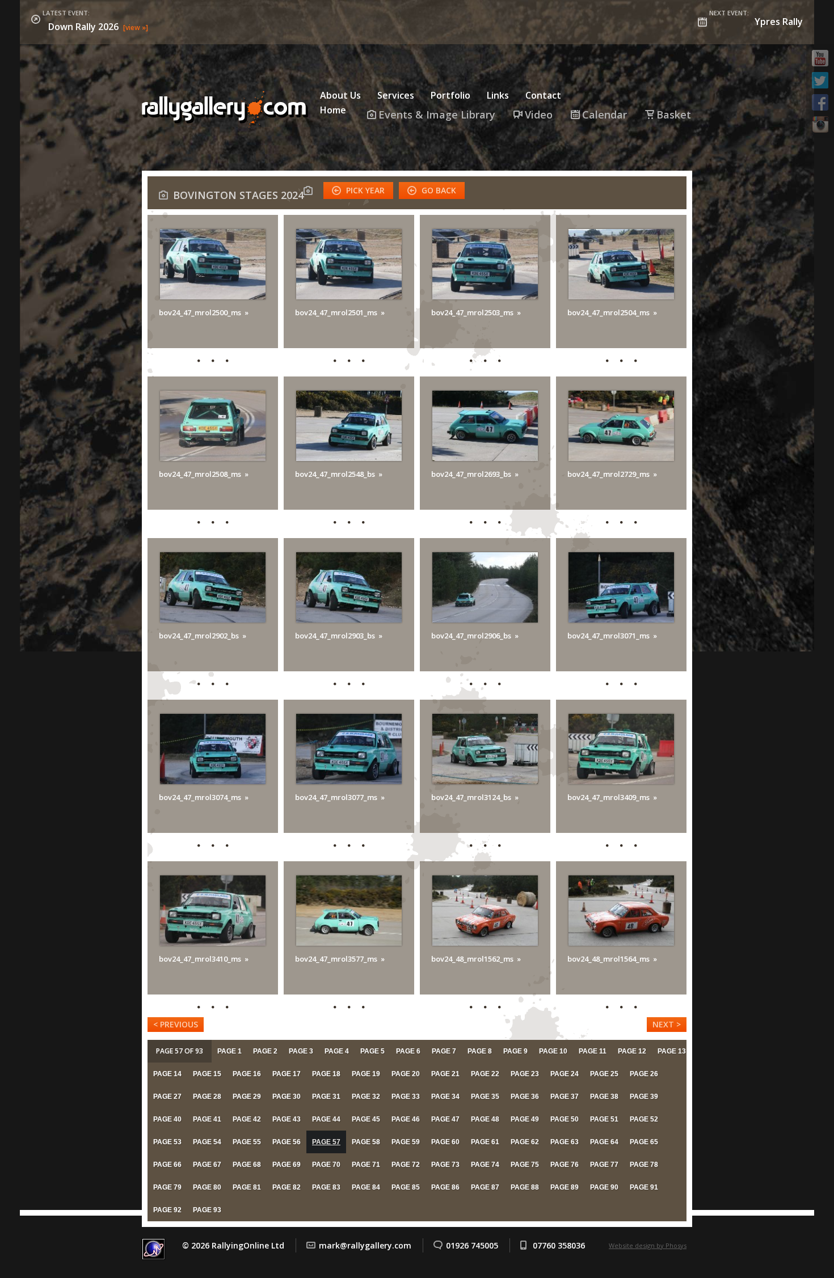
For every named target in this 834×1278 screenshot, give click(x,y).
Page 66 (167, 1165)
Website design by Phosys (647, 1245)
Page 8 (479, 1051)
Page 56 (286, 1142)
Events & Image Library (436, 114)
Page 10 (553, 1051)
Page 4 (337, 1051)
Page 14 (167, 1074)
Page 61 (485, 1142)
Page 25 (604, 1074)
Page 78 (644, 1165)
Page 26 (644, 1074)
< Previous (175, 1024)
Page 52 (644, 1119)
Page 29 (247, 1097)
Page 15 (207, 1074)
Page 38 (604, 1097)
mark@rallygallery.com (365, 1245)
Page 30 (286, 1097)
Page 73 (445, 1165)
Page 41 (207, 1119)
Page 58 (366, 1142)
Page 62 (525, 1142)
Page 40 (167, 1119)
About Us (340, 95)
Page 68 (247, 1165)
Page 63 (564, 1142)
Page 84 (366, 1187)
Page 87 (485, 1187)
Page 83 (326, 1187)
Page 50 (564, 1119)
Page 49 (525, 1119)
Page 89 (564, 1187)
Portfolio (450, 95)
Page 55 (247, 1142)
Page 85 (405, 1187)
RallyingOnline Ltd (227, 109)
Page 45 (366, 1119)
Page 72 (405, 1165)
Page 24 (564, 1074)
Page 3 (301, 1051)
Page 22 (485, 1074)
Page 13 (672, 1051)
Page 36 (525, 1097)
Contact (543, 95)
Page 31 (326, 1097)
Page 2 (265, 1051)
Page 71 (366, 1165)
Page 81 (247, 1187)
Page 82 (286, 1187)
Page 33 (405, 1097)
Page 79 (167, 1187)
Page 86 (445, 1187)
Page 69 (286, 1165)
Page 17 (286, 1074)
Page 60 (445, 1142)
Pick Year (365, 190)
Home (333, 110)
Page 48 (485, 1119)
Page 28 (207, 1097)
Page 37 (564, 1097)
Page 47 (445, 1119)
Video (539, 114)
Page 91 (644, 1187)
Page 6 (408, 1051)
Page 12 (632, 1051)
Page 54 (207, 1142)
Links (498, 95)
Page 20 (405, 1074)
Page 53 (167, 1142)
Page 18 (326, 1074)
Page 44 (326, 1119)
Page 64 (604, 1142)
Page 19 (366, 1074)
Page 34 (445, 1097)
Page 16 (247, 1074)
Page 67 (207, 1165)
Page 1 (229, 1051)
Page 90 (604, 1187)
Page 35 (485, 1097)
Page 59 (405, 1142)
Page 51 (604, 1119)
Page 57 (326, 1142)
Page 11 (592, 1051)
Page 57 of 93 (179, 1051)
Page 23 (525, 1074)
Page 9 (515, 1051)
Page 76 (564, 1165)
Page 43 (286, 1119)
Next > (666, 1024)
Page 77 (604, 1165)
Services (395, 95)
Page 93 (207, 1210)
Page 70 (326, 1165)
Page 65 (644, 1142)
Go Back (439, 190)
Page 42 (247, 1119)
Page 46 (405, 1119)
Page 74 (485, 1165)
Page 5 (372, 1051)
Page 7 (444, 1051)
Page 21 (445, 1074)
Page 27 (167, 1097)
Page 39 (644, 1097)
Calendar (604, 114)
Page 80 (207, 1187)
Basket (673, 114)
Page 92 (167, 1210)
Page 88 (525, 1187)
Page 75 (525, 1165)
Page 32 (366, 1097)
